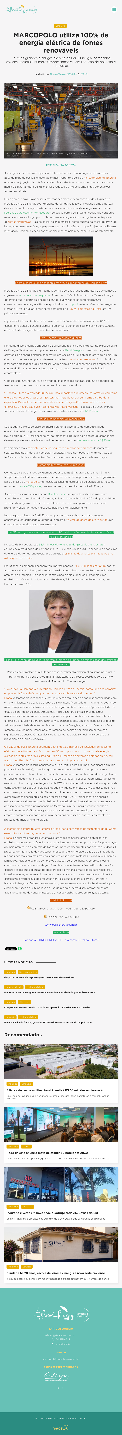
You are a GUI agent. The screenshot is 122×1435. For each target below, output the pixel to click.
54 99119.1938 (63, 1344)
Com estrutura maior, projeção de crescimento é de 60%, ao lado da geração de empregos (56, 1218)
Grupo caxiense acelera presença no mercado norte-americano (39, 977)
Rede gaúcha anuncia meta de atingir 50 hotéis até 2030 (47, 1153)
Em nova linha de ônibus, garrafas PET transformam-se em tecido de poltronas (48, 1022)
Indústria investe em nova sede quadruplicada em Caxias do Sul (52, 1213)
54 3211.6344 (63, 1339)
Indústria (10, 972)
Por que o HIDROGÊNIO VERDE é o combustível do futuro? (61, 940)
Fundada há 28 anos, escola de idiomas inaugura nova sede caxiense (56, 1273)
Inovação (10, 1017)
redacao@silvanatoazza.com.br (61, 1335)
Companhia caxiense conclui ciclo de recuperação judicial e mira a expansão (47, 1007)
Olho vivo (60, 26)
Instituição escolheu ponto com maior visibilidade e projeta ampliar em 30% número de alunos (58, 1279)
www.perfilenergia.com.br (61, 924)
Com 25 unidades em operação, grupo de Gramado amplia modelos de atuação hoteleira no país (59, 1158)
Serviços (27, 1267)
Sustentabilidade (35, 987)
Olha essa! (24, 1002)
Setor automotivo (28, 972)
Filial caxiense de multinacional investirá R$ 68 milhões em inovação (55, 1090)
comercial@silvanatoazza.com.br (61, 1359)
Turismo (26, 1146)
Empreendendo (14, 987)
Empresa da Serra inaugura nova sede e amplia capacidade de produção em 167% (49, 992)
